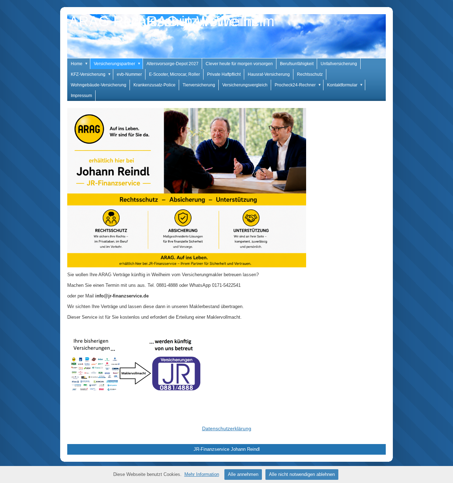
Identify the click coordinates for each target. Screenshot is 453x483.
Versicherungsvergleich (245, 85)
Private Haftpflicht (224, 74)
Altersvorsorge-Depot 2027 (173, 63)
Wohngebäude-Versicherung (98, 85)
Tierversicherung (199, 85)
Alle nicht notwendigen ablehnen (302, 474)
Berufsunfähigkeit (297, 63)
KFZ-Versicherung (91, 74)
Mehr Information (201, 474)
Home (79, 63)
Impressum (81, 95)
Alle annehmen (243, 474)
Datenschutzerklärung (226, 428)
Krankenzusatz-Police (154, 85)
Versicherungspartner (117, 63)
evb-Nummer (129, 74)
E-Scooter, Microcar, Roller (174, 74)
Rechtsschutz (310, 74)
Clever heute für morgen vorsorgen (239, 63)
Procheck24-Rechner (298, 85)
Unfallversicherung (339, 63)
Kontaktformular (345, 85)
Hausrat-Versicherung (269, 74)
